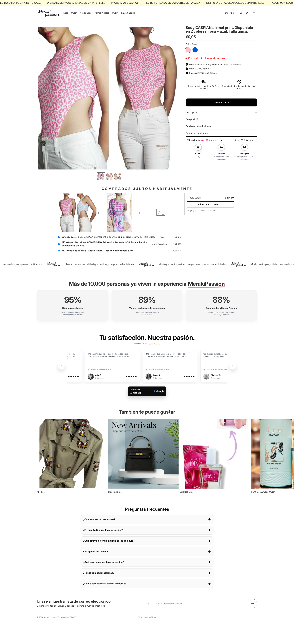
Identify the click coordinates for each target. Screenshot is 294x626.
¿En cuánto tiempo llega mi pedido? (103, 530)
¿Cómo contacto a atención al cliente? (104, 583)
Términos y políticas (147, 617)
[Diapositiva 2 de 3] (109, 176)
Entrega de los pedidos (95, 551)
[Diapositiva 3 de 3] (117, 176)
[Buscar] (240, 12)
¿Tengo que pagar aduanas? (98, 572)
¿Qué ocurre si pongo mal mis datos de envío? (108, 540)
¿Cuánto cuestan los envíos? (99, 519)
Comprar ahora (221, 102)
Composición (192, 119)
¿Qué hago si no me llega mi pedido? (103, 562)
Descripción (192, 112)
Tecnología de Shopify (67, 617)
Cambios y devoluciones (198, 126)
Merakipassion (50, 617)
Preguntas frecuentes (197, 133)
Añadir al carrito (210, 204)
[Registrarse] (252, 603)
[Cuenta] (247, 12)
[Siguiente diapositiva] (178, 98)
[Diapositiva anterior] (40, 98)
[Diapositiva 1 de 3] (101, 176)
